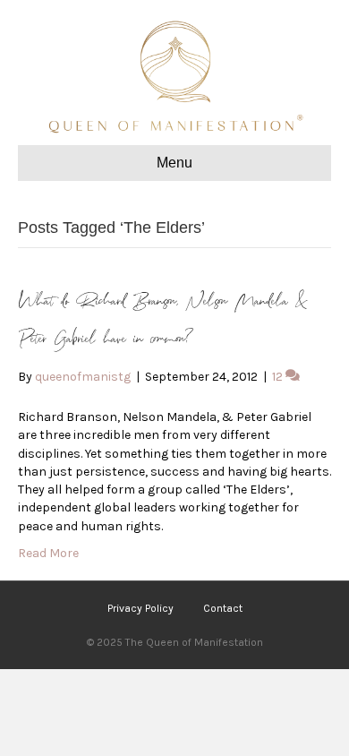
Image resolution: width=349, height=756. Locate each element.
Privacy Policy (140, 608)
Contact (223, 608)
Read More (48, 553)
